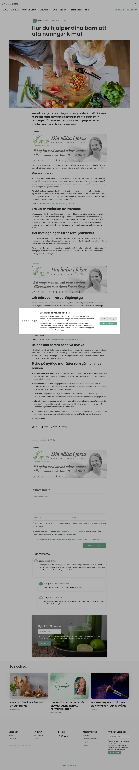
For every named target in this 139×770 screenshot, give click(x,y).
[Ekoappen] (30, 321)
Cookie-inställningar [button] (108, 319)
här (62, 330)
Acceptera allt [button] (108, 323)
